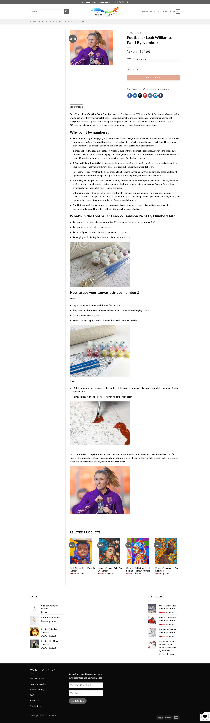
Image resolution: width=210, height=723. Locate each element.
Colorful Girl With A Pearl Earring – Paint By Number (138, 569)
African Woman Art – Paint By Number (167, 569)
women (167, 89)
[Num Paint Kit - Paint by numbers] (105, 11)
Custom (53, 21)
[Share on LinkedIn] (155, 95)
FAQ (61, 21)
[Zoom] (73, 62)
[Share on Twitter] (134, 95)
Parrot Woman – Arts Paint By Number (110, 569)
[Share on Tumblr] (160, 95)
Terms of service (38, 683)
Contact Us (71, 21)
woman (160, 89)
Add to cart (153, 77)
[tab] (76, 107)
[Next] (180, 558)
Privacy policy (37, 678)
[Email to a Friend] (140, 95)
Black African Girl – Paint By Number (82, 569)
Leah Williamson (145, 89)
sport (155, 89)
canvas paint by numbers (117, 292)
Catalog (42, 21)
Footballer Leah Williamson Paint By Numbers (143, 114)
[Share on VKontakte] (150, 95)
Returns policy (37, 689)
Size (129, 59)
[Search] (66, 11)
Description (76, 107)
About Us (34, 700)
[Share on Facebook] (129, 95)
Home (33, 21)
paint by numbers (93, 132)
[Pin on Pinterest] (145, 95)
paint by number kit (117, 125)
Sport (138, 33)
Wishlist (84, 21)
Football (135, 89)
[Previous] (70, 558)
